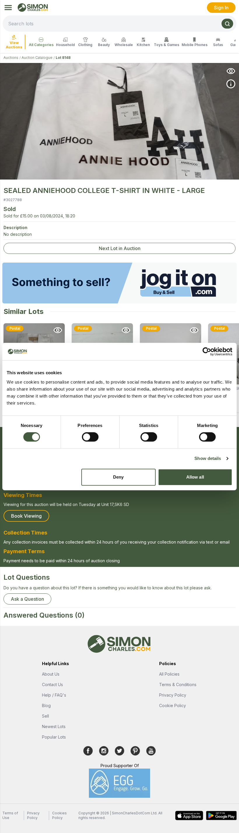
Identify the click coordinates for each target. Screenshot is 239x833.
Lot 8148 (63, 57)
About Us (50, 674)
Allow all (195, 477)
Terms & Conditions (177, 684)
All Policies (169, 674)
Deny (118, 477)
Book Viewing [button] (26, 516)
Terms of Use (10, 815)
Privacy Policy (172, 695)
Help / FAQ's (54, 695)
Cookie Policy (172, 705)
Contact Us (52, 684)
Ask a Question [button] (27, 599)
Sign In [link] (221, 7)
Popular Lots (54, 736)
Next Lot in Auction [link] (119, 248)
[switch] (90, 437)
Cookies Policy (59, 815)
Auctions (10, 57)
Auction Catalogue (37, 57)
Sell (45, 716)
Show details (207, 458)
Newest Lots (54, 726)
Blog (46, 705)
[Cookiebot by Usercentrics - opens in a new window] (206, 351)
